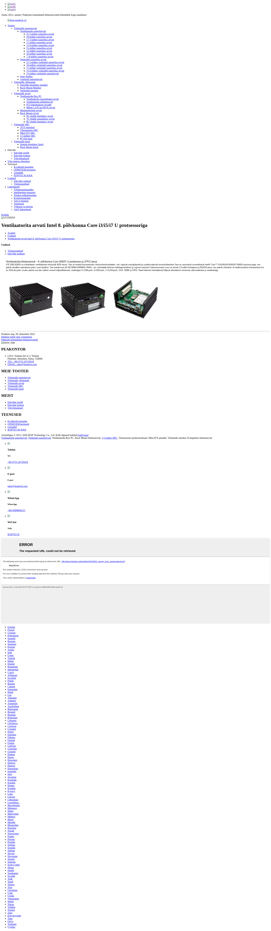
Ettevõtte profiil (21, 152)
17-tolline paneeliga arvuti (39, 42)
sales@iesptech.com (17, 486)
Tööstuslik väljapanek (24, 82)
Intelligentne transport (24, 192)
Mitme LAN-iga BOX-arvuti (40, 107)
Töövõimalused (21, 158)
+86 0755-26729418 (18, 462)
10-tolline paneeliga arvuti (39, 53)
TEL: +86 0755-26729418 (21, 361)
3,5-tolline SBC (28, 136)
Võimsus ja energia (23, 206)
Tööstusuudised (21, 184)
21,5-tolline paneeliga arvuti (40, 34)
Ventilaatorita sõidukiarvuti (39, 102)
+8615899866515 (16, 510)
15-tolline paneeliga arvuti (39, 48)
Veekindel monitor (29, 90)
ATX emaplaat (27, 127)
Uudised (12, 178)
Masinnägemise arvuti (31, 110)
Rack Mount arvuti (29, 113)
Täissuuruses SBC (29, 130)
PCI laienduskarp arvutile (38, 104)
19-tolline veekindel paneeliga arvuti (44, 65)
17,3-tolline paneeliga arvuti (40, 39)
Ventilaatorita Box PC (31, 96)
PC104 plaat (26, 138)
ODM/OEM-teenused (24, 169)
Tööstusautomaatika (24, 189)
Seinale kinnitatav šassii (31, 144)
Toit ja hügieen (21, 201)
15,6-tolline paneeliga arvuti (40, 45)
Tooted (11, 25)
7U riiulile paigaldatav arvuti (40, 119)
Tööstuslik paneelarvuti (25, 28)
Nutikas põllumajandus (25, 195)
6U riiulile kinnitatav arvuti (39, 116)
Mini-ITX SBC (27, 133)
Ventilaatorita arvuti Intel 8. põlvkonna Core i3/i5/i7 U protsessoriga (41, 238)
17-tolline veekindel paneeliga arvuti (44, 68)
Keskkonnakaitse (22, 198)
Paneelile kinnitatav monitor (34, 85)
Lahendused (14, 186)
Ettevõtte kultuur (22, 155)
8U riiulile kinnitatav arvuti (39, 121)
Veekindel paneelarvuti (39, 438)
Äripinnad (19, 203)
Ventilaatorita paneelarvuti (33, 31)
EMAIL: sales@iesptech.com (22, 364)
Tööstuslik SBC (22, 124)
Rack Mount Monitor (30, 87)
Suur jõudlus (26, 76)
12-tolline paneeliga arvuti (39, 51)
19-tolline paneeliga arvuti (39, 37)
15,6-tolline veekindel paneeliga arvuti (45, 70)
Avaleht (11, 233)
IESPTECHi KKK (23, 175)
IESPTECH (13, 534)
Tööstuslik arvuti (22, 93)
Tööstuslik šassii (22, 141)
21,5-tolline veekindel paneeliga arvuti (45, 62)
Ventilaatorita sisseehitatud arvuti (42, 99)
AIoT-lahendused (22, 209)
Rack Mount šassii (29, 147)
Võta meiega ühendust (19, 161)
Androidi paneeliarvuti (31, 79)
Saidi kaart (83, 435)
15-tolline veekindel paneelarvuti (42, 73)
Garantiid (18, 172)
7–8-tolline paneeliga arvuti (39, 56)
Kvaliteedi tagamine (24, 167)
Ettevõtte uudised (22, 181)
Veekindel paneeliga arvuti (33, 59)
